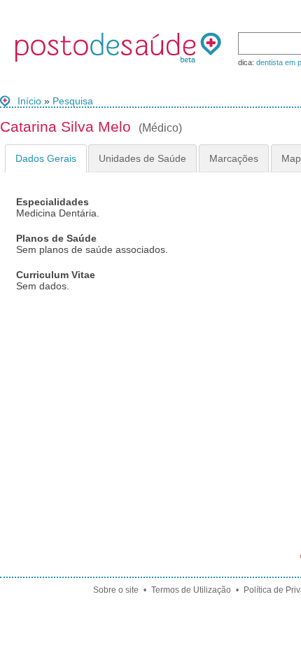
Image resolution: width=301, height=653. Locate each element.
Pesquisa (72, 100)
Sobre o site (116, 590)
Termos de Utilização (191, 590)
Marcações (233, 158)
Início (29, 100)
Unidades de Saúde (142, 158)
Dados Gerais (45, 158)
